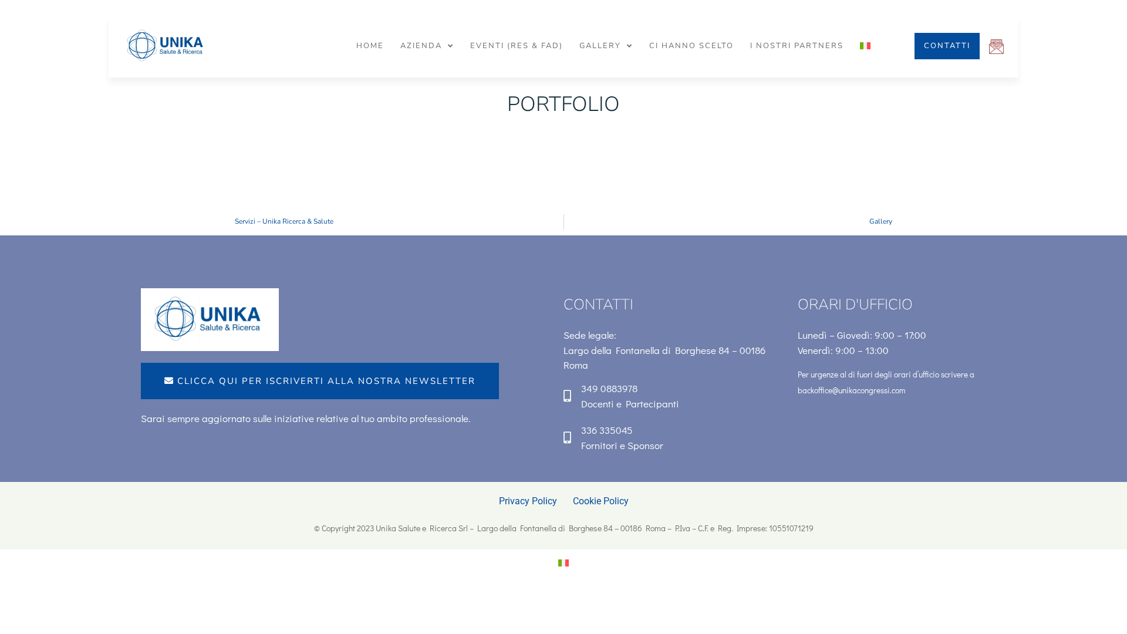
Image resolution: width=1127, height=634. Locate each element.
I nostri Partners (796, 46)
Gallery (600, 46)
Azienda (421, 46)
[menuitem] (865, 46)
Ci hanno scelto (691, 46)
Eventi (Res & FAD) (516, 46)
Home (370, 46)
